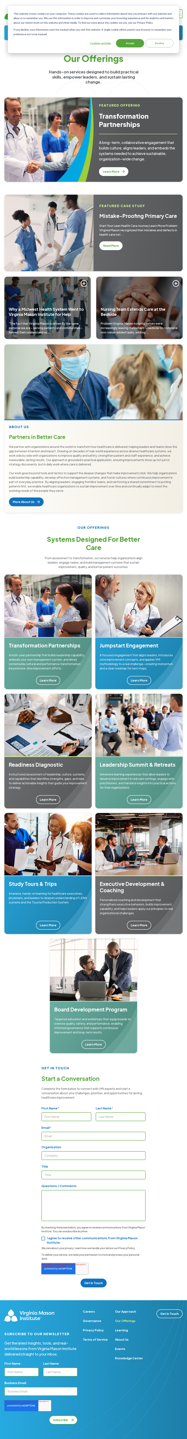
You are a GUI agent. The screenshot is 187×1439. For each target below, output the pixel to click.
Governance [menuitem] (92, 1321)
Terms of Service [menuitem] (95, 1339)
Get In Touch (169, 1314)
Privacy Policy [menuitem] (93, 1330)
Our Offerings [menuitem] (125, 1321)
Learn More (111, 171)
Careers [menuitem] (89, 1311)
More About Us (24, 502)
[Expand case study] (84, 283)
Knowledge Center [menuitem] (129, 1358)
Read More (113, 246)
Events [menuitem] (120, 1349)
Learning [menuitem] (121, 1330)
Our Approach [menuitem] (125, 1311)
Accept (130, 43)
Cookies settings (100, 43)
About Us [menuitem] (122, 1339)
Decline (159, 43)
